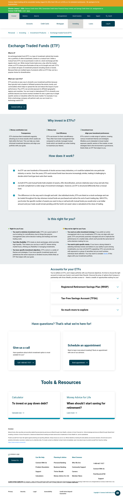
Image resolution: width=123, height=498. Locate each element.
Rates (88, 16)
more (28, 11)
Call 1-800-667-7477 (24, 363)
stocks (105, 254)
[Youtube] (102, 458)
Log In (108, 24)
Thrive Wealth (58, 471)
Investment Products (38, 33)
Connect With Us (41, 463)
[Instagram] (114, 458)
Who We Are (76, 463)
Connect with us (16, 107)
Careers (75, 471)
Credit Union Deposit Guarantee (66, 492)
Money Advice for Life (61, 476)
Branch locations (77, 16)
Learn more (70, 413)
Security (22, 491)
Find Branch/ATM (99, 474)
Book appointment (62, 16)
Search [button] (110, 16)
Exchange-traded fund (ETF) (61, 33)
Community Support (79, 467)
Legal (35, 491)
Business (25, 16)
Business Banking (60, 467)
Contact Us (15, 460)
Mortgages (60, 24)
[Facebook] (90, 458)
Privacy (10, 491)
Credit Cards (45, 24)
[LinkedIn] (96, 458)
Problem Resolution (42, 467)
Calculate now (17, 413)
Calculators (39, 476)
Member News (77, 476)
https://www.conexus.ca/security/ (17, 442)
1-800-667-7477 (98, 463)
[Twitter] (108, 458)
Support (98, 16)
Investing (75, 24)
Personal (13, 16)
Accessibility (48, 491)
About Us (36, 16)
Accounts (29, 24)
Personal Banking (60, 463)
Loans (91, 24)
